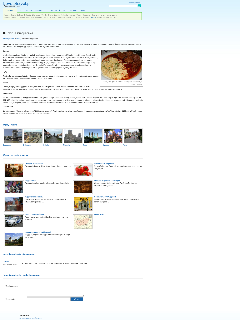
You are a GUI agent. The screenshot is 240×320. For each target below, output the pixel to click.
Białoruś (20, 15)
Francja (72, 15)
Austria (6, 15)
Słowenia (61, 17)
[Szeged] (113, 143)
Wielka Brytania (103, 17)
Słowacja (53, 17)
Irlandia (102, 15)
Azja (19, 10)
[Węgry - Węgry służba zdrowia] (14, 212)
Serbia (45, 17)
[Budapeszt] (13, 143)
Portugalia (30, 17)
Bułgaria (27, 15)
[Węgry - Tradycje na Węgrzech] (14, 178)
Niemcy (7, 17)
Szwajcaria (70, 17)
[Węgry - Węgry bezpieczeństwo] (14, 228)
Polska (22, 17)
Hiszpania (86, 15)
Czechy (44, 15)
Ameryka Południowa (34, 10)
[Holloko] (53, 143)
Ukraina (86, 17)
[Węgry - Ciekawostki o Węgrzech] (83, 178)
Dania (50, 15)
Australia (73, 10)
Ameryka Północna (58, 10)
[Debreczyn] (33, 143)
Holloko (46, 145)
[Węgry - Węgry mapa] (83, 230)
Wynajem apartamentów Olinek (30, 318)
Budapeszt (7, 145)
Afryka (82, 10)
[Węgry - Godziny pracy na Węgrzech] (83, 212)
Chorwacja (36, 15)
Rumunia (38, 17)
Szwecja (79, 17)
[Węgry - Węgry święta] (14, 195)
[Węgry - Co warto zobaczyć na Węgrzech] (14, 247)
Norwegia (14, 17)
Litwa (109, 15)
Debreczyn (27, 145)
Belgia (13, 15)
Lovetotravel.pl (17, 3)
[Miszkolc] (73, 143)
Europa (10, 10)
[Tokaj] (133, 143)
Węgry (18, 39)
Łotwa (114, 15)
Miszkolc (66, 145)
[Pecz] (93, 143)
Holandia (95, 15)
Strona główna (8, 39)
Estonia (57, 15)
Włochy (113, 17)
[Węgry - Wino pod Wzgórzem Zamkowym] (83, 195)
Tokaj (125, 145)
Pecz (85, 145)
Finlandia (64, 15)
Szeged (106, 145)
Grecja (78, 15)
